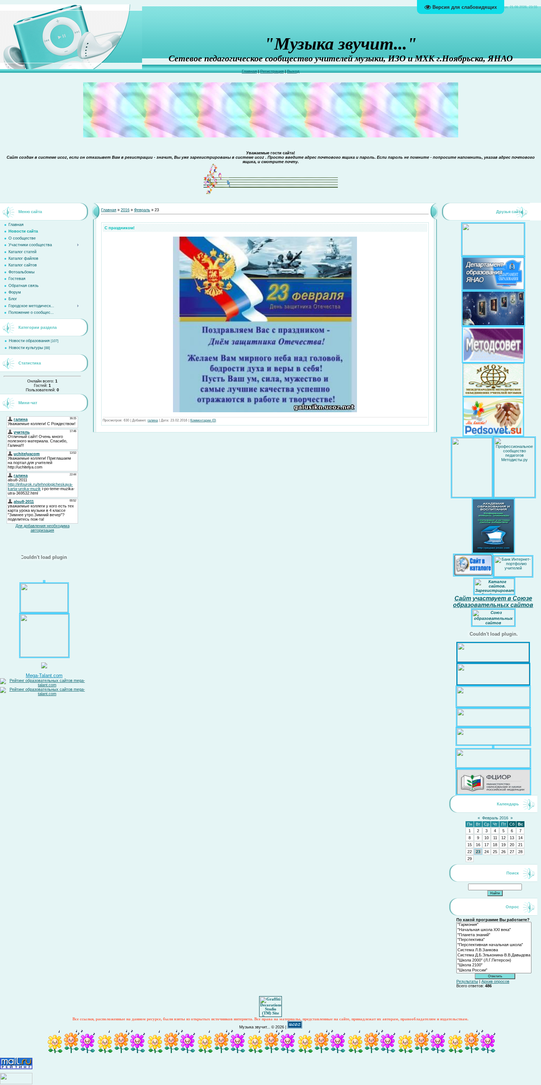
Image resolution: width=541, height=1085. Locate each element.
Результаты (467, 981)
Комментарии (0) (203, 420)
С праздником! (120, 228)
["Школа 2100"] (494, 965)
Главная (249, 71)
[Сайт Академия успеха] (44, 655)
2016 (125, 210)
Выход (293, 71)
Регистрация (272, 71)
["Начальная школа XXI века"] (494, 930)
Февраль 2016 (495, 818)
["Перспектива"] (494, 939)
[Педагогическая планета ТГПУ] (44, 610)
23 (478, 851)
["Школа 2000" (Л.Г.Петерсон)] (494, 960)
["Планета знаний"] (494, 935)
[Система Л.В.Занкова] (494, 950)
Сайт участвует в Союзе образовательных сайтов (493, 601)
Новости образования (29, 340)
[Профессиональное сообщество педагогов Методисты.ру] (514, 495)
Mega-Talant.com (44, 675)
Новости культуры (26, 347)
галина (153, 420)
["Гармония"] (494, 924)
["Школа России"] (494, 970)
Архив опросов (495, 981)
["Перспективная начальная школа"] (494, 945)
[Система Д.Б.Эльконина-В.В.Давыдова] (494, 955)
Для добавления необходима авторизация (42, 528)
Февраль (142, 210)
